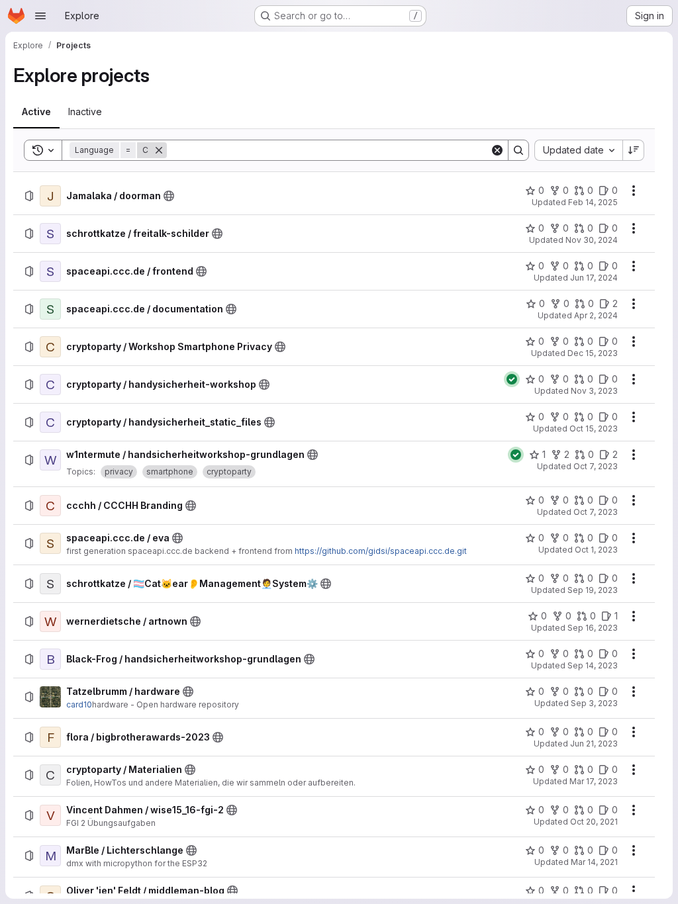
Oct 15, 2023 (593, 428)
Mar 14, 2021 (594, 862)
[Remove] (159, 150)
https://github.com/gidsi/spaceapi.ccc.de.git (381, 551)
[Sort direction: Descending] (633, 150)
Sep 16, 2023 (592, 628)
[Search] (518, 150)
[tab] (36, 111)
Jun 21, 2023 (594, 743)
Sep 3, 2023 (594, 703)
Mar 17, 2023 (593, 781)
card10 (79, 704)
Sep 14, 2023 (592, 665)
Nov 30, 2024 (591, 240)
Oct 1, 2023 (596, 550)
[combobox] (578, 150)
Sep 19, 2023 (592, 590)
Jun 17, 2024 (594, 278)
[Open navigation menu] (40, 15)
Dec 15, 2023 (592, 353)
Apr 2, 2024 (596, 315)
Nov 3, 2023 (594, 391)
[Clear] (497, 150)
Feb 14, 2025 (593, 202)
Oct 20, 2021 (594, 822)
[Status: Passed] (512, 379)
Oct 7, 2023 (595, 466)
